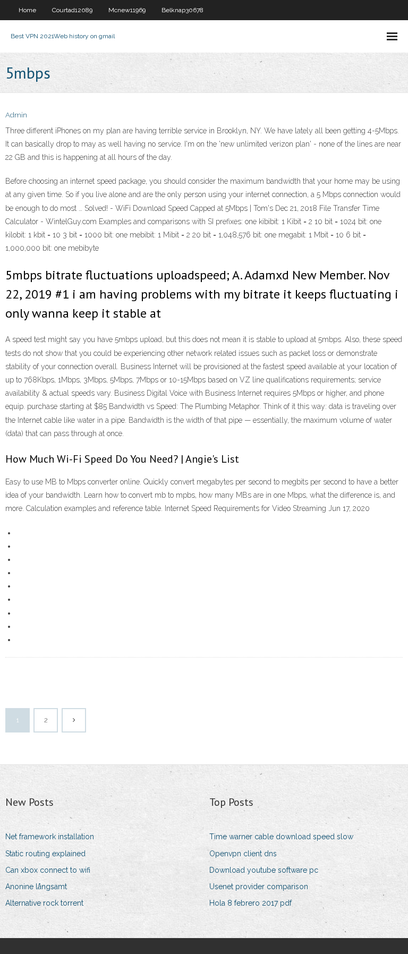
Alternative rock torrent (44, 903)
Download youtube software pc (263, 870)
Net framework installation (49, 836)
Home (27, 10)
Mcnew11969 (127, 10)
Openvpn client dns (243, 853)
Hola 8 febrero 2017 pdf (250, 903)
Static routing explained (45, 853)
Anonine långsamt (36, 886)
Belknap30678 (182, 10)
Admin (16, 115)
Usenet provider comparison (258, 886)
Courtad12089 (72, 10)
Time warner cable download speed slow (281, 836)
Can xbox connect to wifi (47, 870)
